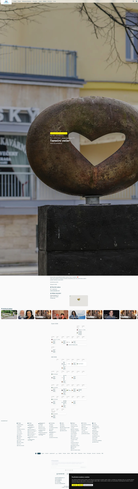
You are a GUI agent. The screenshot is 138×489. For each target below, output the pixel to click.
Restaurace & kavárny (26, 1)
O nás (54, 1)
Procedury (35, 1)
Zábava (44, 1)
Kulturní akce (60, 135)
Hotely (19, 1)
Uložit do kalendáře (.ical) (55, 290)
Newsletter (55, 460)
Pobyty (14, 1)
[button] (78, 299)
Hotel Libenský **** (68, 138)
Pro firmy (50, 1)
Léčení (40, 1)
